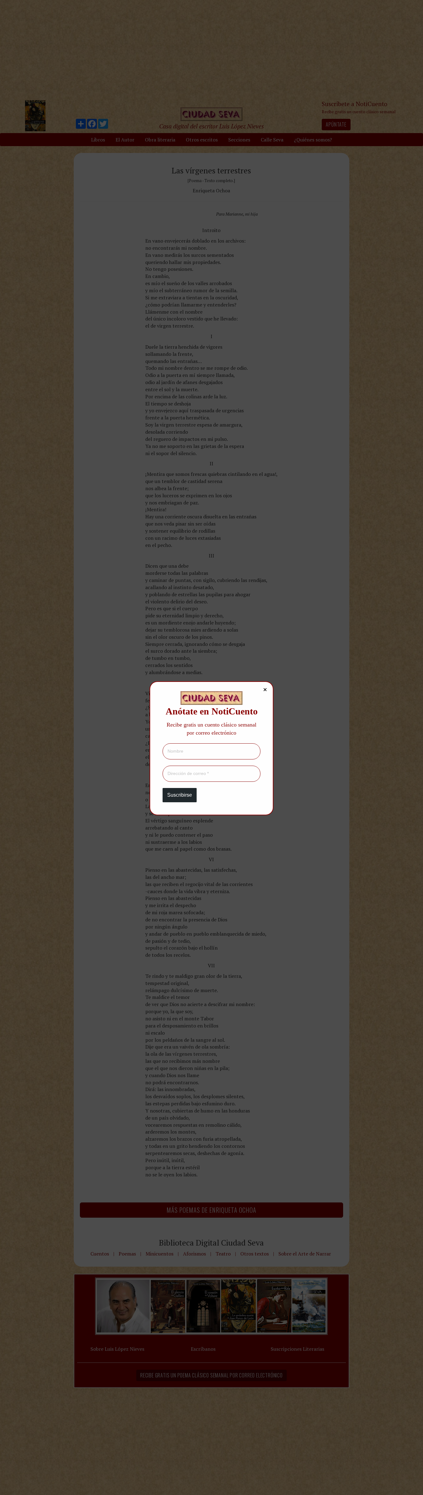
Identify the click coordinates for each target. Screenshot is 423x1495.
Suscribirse (179, 795)
